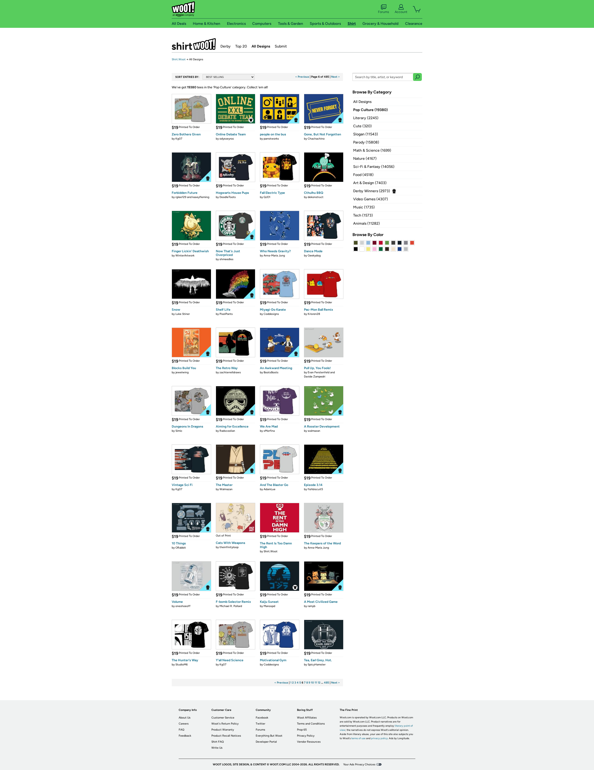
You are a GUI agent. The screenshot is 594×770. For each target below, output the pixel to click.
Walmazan (226, 489)
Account (401, 12)
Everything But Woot (269, 735)
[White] (362, 249)
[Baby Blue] (368, 243)
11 (316, 682)
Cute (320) (362, 126)
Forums (383, 12)
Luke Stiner (182, 314)
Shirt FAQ (217, 741)
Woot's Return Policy (225, 723)
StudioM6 (181, 664)
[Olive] (356, 243)
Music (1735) (364, 207)
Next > (335, 76)
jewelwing (182, 372)
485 (326, 682)
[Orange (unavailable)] (412, 243)
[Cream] (393, 249)
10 (312, 682)
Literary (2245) (365, 118)
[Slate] (406, 243)
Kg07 (178, 138)
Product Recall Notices (226, 735)
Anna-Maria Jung (274, 255)
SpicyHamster (317, 664)
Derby (225, 46)
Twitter (260, 723)
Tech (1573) (363, 215)
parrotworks (271, 138)
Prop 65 (302, 729)
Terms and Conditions (311, 723)
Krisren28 (314, 314)
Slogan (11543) (365, 134)
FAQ (181, 729)
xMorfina (269, 430)
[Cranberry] (374, 243)
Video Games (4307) (370, 199)
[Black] (356, 249)
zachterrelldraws (230, 372)
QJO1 (267, 197)
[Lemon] (368, 249)
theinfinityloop (229, 547)
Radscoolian (227, 430)
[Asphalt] (393, 243)
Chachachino (316, 138)
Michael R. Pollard (231, 606)
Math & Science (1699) (372, 150)
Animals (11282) (366, 223)
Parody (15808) (366, 142)
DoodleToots (228, 197)
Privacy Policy (305, 735)
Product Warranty (222, 729)
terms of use (358, 738)
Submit (281, 46)
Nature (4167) (365, 158)
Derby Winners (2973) (371, 191)
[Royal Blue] (399, 249)
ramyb (311, 606)
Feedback (185, 735)
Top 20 (241, 46)
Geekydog (314, 255)
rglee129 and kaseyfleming (192, 197)
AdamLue (269, 489)
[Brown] (387, 249)
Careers (184, 723)
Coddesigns (271, 314)
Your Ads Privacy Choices (359, 764)
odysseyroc (227, 138)
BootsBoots (271, 372)
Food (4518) (363, 175)
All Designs (261, 46)
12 (319, 682)
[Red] (381, 243)
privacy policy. (379, 738)
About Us (184, 717)
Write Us (217, 747)
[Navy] (399, 243)
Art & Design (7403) (370, 183)
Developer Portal (266, 741)
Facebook (262, 717)
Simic (178, 430)
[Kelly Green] (381, 249)
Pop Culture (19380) (370, 110)
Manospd (269, 606)
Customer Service (222, 717)
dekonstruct (315, 197)
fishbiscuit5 (315, 489)
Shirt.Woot (194, 44)
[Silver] (362, 243)
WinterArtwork (184, 255)
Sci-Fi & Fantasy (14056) (373, 166)
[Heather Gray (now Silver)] (406, 249)
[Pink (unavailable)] (374, 249)
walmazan (314, 430)
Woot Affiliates (307, 717)
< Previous (302, 76)
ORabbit (180, 547)
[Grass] (387, 243)
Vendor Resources (309, 741)
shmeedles (226, 259)
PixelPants (226, 314)
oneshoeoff (182, 606)
